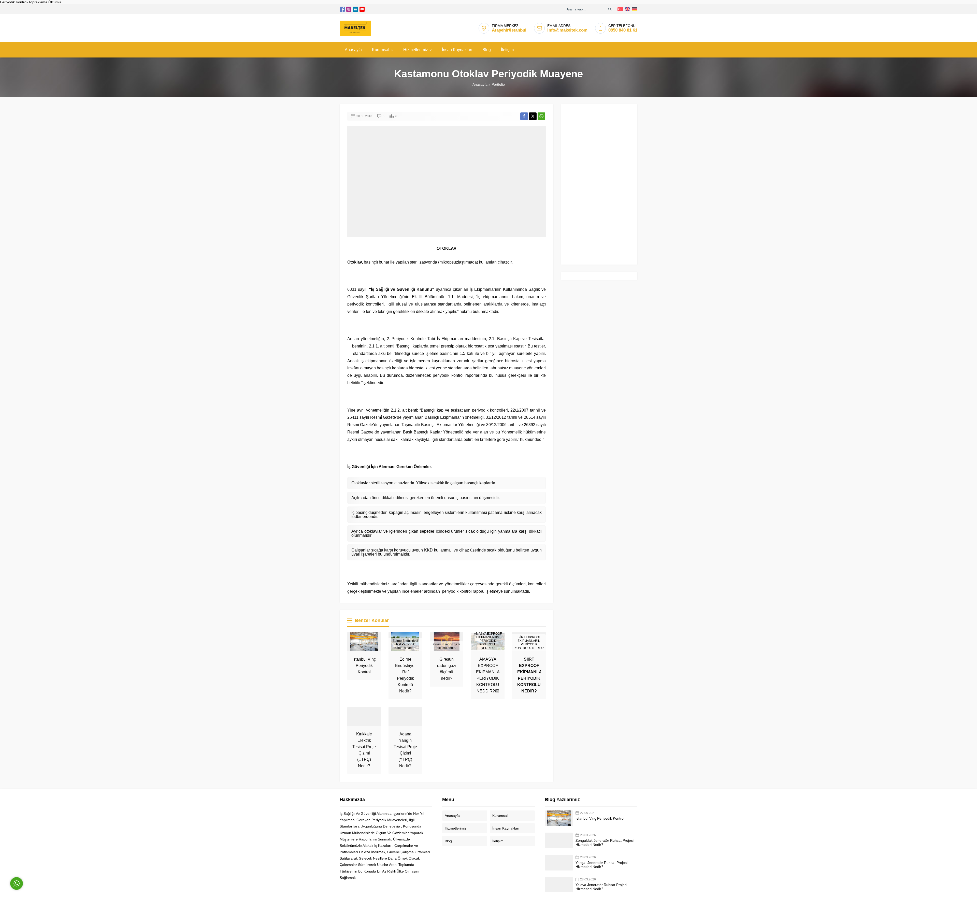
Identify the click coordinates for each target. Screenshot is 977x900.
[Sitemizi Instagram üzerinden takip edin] (348, 9)
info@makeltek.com (567, 30)
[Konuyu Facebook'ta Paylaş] (524, 116)
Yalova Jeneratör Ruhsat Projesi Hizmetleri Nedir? (601, 887)
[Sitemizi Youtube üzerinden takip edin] (362, 9)
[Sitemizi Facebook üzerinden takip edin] (342, 9)
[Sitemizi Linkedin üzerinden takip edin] (355, 9)
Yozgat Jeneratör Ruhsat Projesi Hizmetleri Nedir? (601, 865)
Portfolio (498, 84)
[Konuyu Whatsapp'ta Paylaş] (541, 116)
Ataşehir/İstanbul (509, 30)
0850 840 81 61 (622, 30)
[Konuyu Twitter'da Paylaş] (533, 116)
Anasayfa (479, 84)
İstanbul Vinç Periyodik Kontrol (364, 665)
